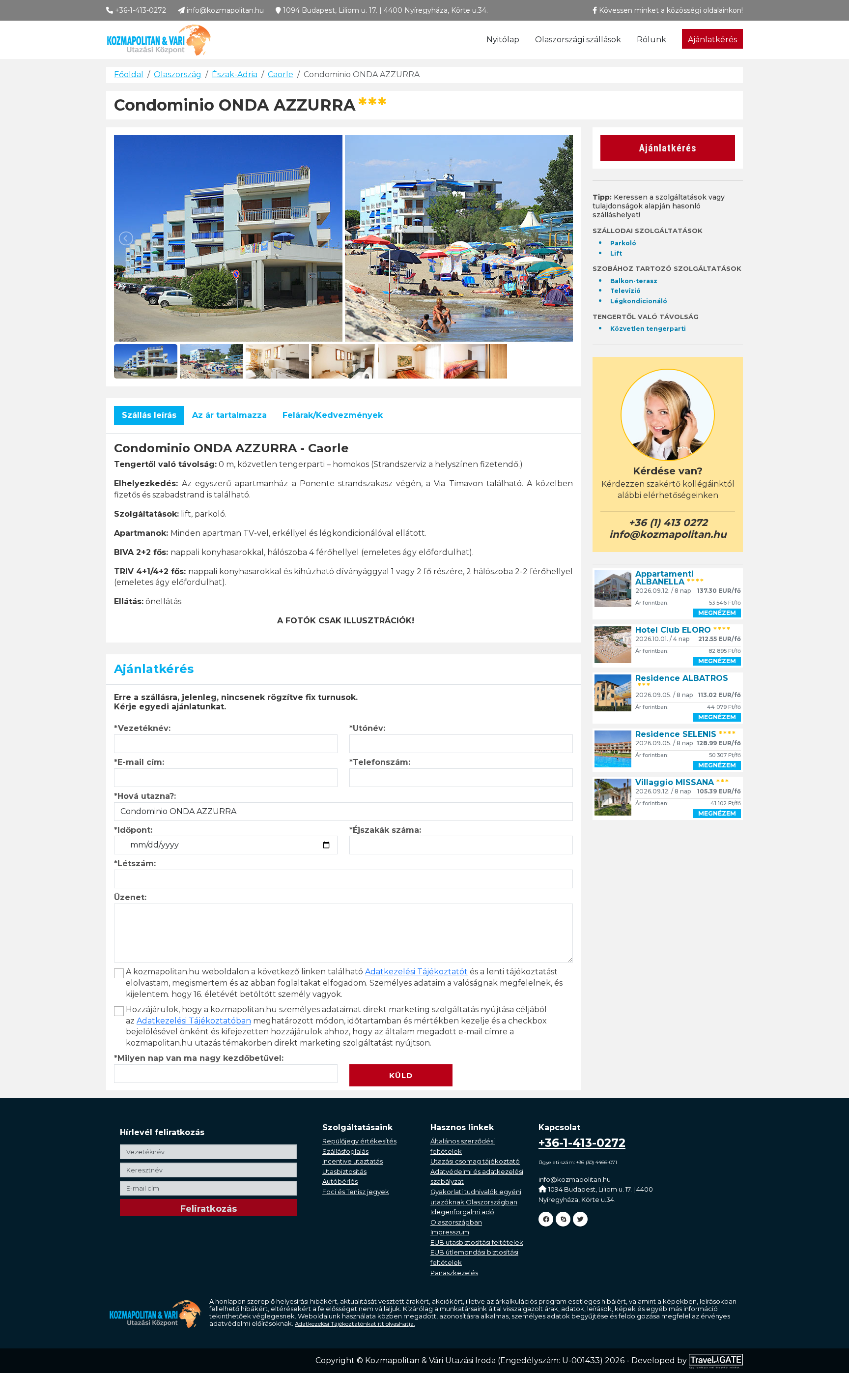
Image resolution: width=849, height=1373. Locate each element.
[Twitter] (580, 1219)
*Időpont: (133, 830)
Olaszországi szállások (578, 39)
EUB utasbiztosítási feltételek (476, 1242)
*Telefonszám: (379, 762)
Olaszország (177, 74)
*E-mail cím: (139, 762)
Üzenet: (130, 897)
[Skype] (563, 1219)
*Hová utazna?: (145, 796)
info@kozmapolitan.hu (224, 10)
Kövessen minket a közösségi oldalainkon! (670, 10)
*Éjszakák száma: (385, 830)
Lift (616, 253)
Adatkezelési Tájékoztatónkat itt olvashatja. (355, 1323)
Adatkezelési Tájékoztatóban (194, 1020)
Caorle (280, 74)
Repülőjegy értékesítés (359, 1141)
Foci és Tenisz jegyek (355, 1192)
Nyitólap (502, 39)
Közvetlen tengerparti (648, 328)
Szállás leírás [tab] (149, 415)
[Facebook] (545, 1219)
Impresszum (449, 1232)
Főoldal (128, 74)
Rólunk (651, 39)
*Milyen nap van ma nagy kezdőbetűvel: (198, 1058)
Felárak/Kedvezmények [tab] (333, 415)
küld (401, 1075)
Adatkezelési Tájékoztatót (416, 971)
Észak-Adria (234, 74)
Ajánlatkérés (712, 39)
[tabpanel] (343, 534)
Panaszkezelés (454, 1273)
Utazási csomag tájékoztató (475, 1161)
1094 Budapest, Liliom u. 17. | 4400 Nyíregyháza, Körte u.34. (384, 10)
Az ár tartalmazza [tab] (229, 415)
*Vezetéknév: (142, 728)
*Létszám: (135, 863)
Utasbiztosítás (344, 1171)
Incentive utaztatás (352, 1161)
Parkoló (623, 243)
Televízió (625, 290)
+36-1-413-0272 (139, 10)
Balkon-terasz (633, 281)
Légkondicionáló (638, 301)
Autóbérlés (340, 1181)
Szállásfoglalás (345, 1151)
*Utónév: (367, 728)
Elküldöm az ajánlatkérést (404, 1058)
